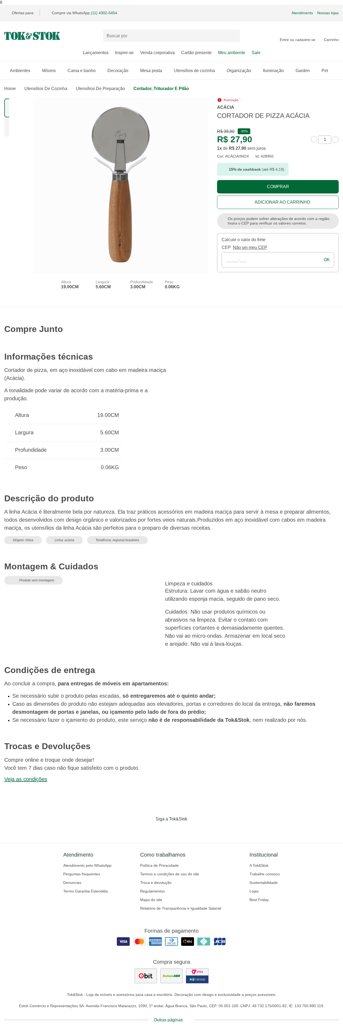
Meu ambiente (231, 52)
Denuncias (72, 882)
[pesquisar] (233, 36)
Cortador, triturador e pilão (161, 88)
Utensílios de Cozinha (45, 88)
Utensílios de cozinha (194, 70)
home (10, 88)
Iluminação (273, 70)
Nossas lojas (328, 13)
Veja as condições (25, 779)
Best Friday (259, 900)
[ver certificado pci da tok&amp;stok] (197, 975)
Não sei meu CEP (250, 247)
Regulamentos (152, 891)
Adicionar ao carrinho (282, 202)
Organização (239, 70)
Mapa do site (151, 900)
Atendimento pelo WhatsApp (87, 865)
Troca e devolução (156, 882)
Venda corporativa (157, 52)
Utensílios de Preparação (100, 88)
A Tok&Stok (259, 865)
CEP (226, 247)
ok (327, 259)
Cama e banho (82, 70)
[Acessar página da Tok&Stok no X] (194, 830)
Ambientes (20, 70)
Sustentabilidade (263, 882)
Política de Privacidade (159, 865)
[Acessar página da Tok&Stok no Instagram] (164, 830)
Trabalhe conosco (264, 874)
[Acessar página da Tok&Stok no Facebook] (149, 830)
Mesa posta (151, 70)
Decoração (117, 70)
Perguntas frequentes (81, 874)
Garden (303, 70)
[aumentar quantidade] (335, 139)
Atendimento (302, 13)
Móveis (49, 70)
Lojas (254, 891)
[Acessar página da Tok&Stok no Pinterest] (179, 830)
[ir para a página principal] (32, 36)
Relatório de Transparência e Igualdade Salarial (180, 908)
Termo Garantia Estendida (85, 891)
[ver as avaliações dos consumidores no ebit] (146, 975)
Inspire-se (124, 52)
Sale (256, 52)
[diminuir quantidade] (314, 139)
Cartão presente (196, 52)
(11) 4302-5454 (104, 13)
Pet (325, 70)
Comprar (278, 186)
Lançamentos (96, 52)
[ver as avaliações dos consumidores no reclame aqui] (171, 975)
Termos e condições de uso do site (169, 874)
